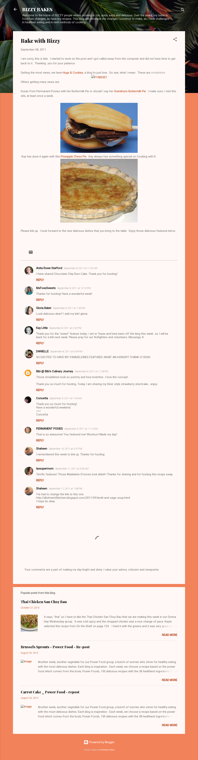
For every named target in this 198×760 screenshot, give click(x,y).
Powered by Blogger (101, 742)
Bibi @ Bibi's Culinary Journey (54, 371)
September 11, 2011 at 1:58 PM (65, 488)
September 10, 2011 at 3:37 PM (65, 448)
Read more (169, 635)
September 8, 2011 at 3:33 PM (65, 328)
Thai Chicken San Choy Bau (44, 601)
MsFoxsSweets (46, 288)
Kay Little (42, 328)
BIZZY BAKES (37, 9)
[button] (175, 40)
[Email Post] (30, 253)
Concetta (42, 398)
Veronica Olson (107, 750)
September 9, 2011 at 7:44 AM (66, 398)
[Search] (182, 10)
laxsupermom (45, 468)
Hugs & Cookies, (73, 72)
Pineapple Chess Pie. (74, 156)
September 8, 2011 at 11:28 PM (91, 371)
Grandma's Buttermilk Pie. (130, 91)
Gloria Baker (43, 308)
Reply (40, 279)
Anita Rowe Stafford (49, 268)
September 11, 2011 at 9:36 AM (72, 468)
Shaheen (41, 448)
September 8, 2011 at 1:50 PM (69, 308)
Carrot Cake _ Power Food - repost (50, 692)
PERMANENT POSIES (49, 428)
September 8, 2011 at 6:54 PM (66, 351)
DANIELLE (42, 351)
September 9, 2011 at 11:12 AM (81, 428)
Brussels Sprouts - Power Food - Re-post (55, 647)
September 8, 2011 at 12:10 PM (74, 288)
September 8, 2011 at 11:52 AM (80, 268)
